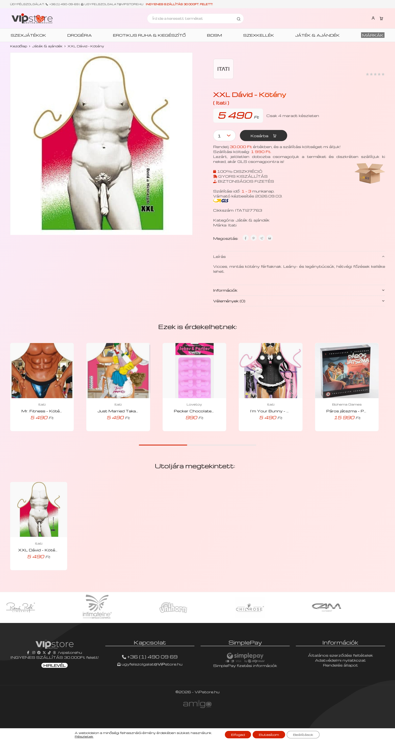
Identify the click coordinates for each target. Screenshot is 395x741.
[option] (65, 607)
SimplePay (245, 642)
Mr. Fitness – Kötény (43, 410)
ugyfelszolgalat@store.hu (151, 664)
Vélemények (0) (229, 300)
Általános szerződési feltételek (340, 655)
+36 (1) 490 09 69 (152, 657)
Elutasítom (269, 735)
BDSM (214, 35)
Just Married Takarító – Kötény (130, 410)
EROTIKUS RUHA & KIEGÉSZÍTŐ (149, 35)
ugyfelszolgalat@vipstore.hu (114, 4)
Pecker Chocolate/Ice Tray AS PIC (210, 410)
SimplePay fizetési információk (245, 665)
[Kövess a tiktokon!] (49, 652)
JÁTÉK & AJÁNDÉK (317, 35)
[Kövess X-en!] (44, 652)
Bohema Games (347, 404)
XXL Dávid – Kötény (39, 549)
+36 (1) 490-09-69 (64, 4)
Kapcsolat (150, 642)
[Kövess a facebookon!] (28, 652)
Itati (232, 225)
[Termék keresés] (239, 18)
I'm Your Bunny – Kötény (276, 410)
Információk (225, 290)
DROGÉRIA (79, 35)
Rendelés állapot (340, 665)
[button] (36, 430)
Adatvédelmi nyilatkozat (340, 660)
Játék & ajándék (47, 46)
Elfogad (238, 735)
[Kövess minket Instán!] (33, 652)
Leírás (219, 256)
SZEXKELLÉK (258, 35)
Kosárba (260, 135)
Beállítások (303, 735)
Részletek (84, 736)
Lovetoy (194, 404)
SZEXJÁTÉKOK (28, 35)
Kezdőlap (18, 46)
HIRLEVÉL (54, 665)
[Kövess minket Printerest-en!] (39, 652)
